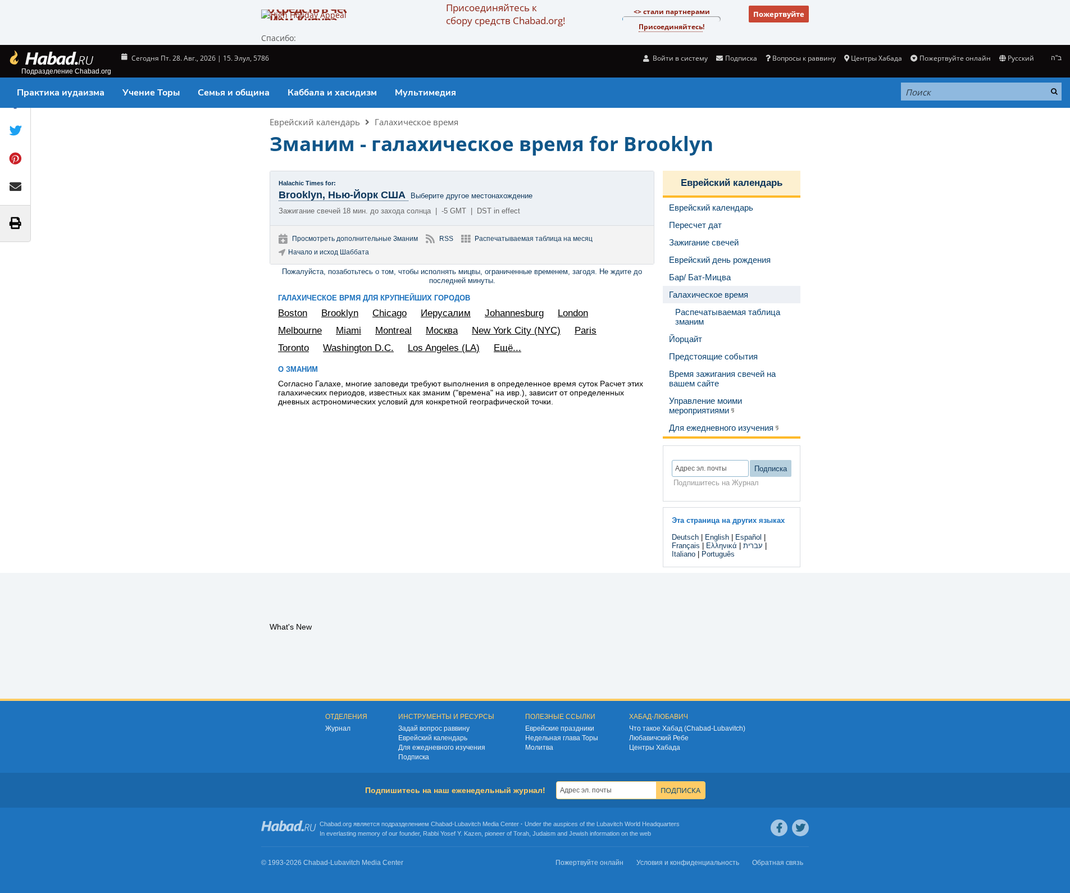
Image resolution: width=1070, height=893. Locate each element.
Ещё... (507, 348)
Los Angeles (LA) (444, 348)
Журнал (337, 728)
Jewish (578, 833)
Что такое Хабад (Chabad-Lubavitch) (687, 728)
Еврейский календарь (315, 121)
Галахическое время (416, 121)
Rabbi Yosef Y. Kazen (452, 833)
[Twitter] (800, 827)
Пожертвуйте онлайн (954, 58)
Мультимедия (425, 92)
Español (748, 537)
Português (718, 554)
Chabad (441, 824)
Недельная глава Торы (561, 738)
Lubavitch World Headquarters (638, 824)
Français (686, 545)
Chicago (389, 313)
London (573, 313)
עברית (753, 545)
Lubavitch (467, 824)
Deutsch (685, 537)
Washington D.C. (358, 348)
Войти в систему (679, 58)
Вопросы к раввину (804, 58)
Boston (292, 313)
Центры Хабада (654, 747)
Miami (348, 330)
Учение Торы (151, 92)
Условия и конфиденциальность (687, 863)
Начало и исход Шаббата (328, 252)
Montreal (393, 330)
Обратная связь (777, 863)
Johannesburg (514, 313)
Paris (586, 330)
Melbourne (300, 330)
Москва (442, 330)
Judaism (544, 833)
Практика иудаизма (60, 92)
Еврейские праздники (559, 728)
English (717, 537)
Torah (521, 833)
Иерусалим (446, 313)
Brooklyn (339, 313)
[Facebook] (779, 827)
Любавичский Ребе (659, 738)
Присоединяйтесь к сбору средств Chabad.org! (505, 14)
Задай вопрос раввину (434, 728)
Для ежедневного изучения (441, 747)
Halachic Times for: (307, 183)
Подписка (413, 757)
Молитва (539, 747)
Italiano (683, 554)
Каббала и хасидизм (332, 92)
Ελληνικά (721, 545)
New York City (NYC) (516, 330)
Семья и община (234, 92)
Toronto (293, 348)
